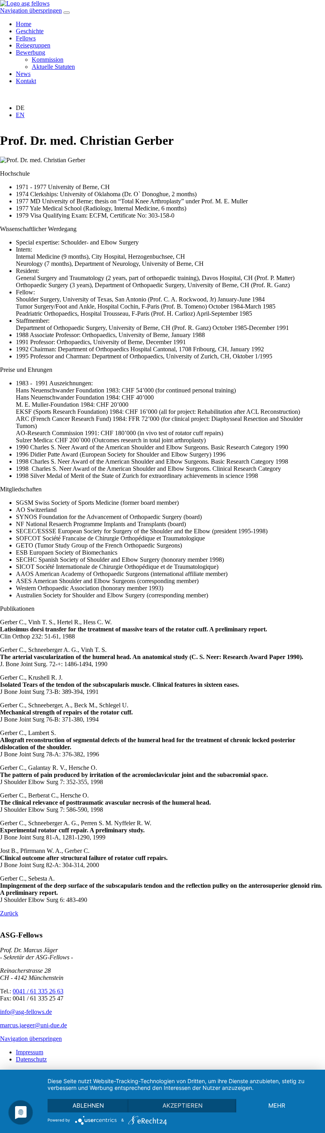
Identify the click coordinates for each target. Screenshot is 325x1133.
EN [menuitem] (20, 115)
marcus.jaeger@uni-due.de (33, 1025)
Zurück (9, 913)
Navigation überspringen (31, 10)
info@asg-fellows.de (26, 1011)
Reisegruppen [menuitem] (33, 45)
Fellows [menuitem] (26, 38)
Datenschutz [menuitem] (31, 1059)
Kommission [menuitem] (47, 59)
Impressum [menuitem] (29, 1052)
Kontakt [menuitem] (26, 81)
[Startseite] (25, 3)
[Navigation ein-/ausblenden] (66, 12)
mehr (276, 1105)
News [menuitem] (23, 73)
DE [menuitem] (20, 107)
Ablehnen (88, 1105)
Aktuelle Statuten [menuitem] (53, 66)
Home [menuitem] (23, 24)
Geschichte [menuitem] (30, 31)
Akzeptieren (182, 1105)
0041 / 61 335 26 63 (38, 991)
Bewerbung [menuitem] (30, 52)
